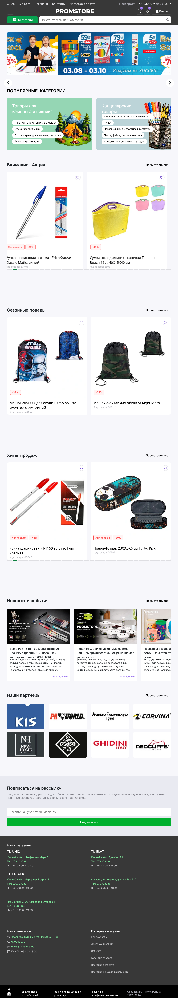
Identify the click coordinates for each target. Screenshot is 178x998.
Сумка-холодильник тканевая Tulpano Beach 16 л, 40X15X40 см (55, 260)
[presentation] (8, 83)
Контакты (58, 4)
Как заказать (99, 936)
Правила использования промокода (67, 991)
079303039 (18, 941)
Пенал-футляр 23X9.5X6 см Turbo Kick (58, 548)
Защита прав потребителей (30, 991)
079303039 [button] (145, 4)
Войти (163, 11)
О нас (11, 4)
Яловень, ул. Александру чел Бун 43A (113, 879)
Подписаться (89, 822)
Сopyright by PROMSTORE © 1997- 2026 (144, 991)
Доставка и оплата (82, 4)
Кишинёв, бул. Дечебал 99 (107, 857)
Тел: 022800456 (16, 905)
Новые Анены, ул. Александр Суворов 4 (31, 901)
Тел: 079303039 (16, 861)
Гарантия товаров (101, 957)
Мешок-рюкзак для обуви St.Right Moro (60, 403)
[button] (9, 269)
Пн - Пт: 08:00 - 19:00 (24, 951)
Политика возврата (102, 964)
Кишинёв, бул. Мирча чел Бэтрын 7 (28, 879)
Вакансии (41, 4)
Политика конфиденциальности (109, 971)
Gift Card (24, 4)
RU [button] (166, 4)
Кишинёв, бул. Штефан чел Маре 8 (27, 857)
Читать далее (59, 676)
